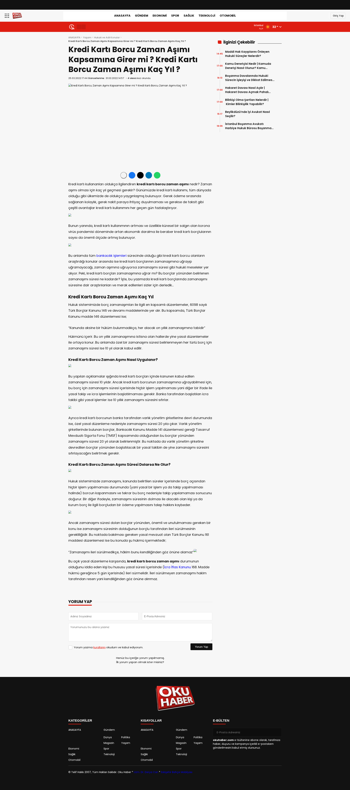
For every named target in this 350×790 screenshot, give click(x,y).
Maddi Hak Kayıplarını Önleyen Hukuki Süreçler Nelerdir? (247, 54)
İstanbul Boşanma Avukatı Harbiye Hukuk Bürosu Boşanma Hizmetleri (248, 126)
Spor (175, 15)
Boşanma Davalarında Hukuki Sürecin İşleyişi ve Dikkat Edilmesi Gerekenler (249, 78)
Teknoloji (207, 15)
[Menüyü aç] (7, 15)
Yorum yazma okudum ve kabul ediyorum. (108, 647)
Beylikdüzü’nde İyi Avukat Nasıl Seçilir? (247, 114)
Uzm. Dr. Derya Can (146, 772)
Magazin (109, 743)
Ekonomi (160, 15)
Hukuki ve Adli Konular (107, 37)
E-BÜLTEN (221, 720)
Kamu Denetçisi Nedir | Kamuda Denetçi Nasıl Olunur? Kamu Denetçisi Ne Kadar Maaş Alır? (248, 66)
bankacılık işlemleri (111, 255)
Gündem (141, 15)
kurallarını (99, 647)
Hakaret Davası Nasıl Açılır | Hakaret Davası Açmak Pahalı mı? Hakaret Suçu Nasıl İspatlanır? (247, 90)
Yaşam (87, 37)
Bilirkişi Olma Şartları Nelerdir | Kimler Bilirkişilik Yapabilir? (246, 102)
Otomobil (228, 15)
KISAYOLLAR (151, 720)
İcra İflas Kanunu (177, 567)
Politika (125, 737)
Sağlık (189, 15)
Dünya (108, 737)
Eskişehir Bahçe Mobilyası (176, 772)
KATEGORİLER (80, 720)
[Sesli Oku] (123, 175)
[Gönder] (277, 732)
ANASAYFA (122, 15)
